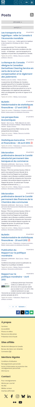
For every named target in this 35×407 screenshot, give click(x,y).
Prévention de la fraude (9, 337)
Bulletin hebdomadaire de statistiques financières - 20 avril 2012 (17, 237)
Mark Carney (10, 123)
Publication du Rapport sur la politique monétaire (13, 253)
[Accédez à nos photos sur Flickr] (15, 404)
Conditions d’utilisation (9, 361)
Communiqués (22, 97)
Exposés (10, 135)
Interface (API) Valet (8, 391)
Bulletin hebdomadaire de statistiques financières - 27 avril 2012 (17, 104)
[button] (18, 312)
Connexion (6, 351)
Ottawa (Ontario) (22, 80)
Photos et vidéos (7, 332)
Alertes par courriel (7, 383)
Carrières (4, 326)
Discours (10, 57)
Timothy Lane (11, 41)
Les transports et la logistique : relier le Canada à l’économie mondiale (16, 35)
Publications (16, 110)
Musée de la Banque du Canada (12, 346)
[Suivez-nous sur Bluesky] (23, 398)
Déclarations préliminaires (15, 188)
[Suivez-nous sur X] (6, 398)
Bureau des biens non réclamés (12, 349)
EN (27, 2)
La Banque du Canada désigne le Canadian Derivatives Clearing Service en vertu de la (17, 69)
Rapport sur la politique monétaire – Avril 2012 (15, 277)
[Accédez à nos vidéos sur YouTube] (20, 404)
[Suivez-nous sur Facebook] (12, 398)
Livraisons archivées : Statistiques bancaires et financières (17, 146)
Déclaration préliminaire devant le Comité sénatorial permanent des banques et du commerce (16, 157)
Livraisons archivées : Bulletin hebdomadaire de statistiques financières (17, 111)
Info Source (5, 371)
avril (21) (17, 28)
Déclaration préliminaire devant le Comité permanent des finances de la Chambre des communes (17, 198)
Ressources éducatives (9, 334)
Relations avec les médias (8, 80)
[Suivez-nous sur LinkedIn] (29, 398)
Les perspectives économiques (10, 118)
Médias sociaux (6, 388)
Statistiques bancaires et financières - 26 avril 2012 (15, 141)
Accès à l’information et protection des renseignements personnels (14, 367)
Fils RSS (3, 386)
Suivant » (22, 307)
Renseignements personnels (11, 364)
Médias (15, 56)
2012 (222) (16, 22)
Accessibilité (5, 329)
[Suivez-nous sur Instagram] (18, 398)
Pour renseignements (8, 381)
